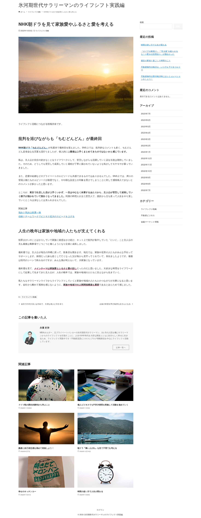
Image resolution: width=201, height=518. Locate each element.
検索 (142, 22)
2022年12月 (146, 158)
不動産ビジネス (148, 215)
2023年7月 (146, 113)
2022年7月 (146, 190)
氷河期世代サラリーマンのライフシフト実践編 (71, 4)
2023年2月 (146, 145)
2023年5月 (146, 126)
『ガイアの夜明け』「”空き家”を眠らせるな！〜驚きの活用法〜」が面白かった (159, 53)
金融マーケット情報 (150, 221)
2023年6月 (146, 119)
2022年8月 (146, 183)
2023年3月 (146, 139)
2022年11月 (146, 164)
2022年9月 (146, 177)
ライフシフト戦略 (42, 30)
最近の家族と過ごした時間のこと (156, 60)
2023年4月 (146, 132)
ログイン (100, 509)
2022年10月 (146, 170)
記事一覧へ (121, 347)
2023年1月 (146, 151)
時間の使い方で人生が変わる (154, 44)
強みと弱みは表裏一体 (29, 212)
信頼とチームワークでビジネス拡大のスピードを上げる (46, 216)
